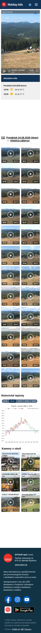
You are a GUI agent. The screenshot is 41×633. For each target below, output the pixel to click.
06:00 (5, 401)
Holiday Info (10, 3)
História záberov (20, 140)
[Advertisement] (20, 116)
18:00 (34, 401)
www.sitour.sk (21, 565)
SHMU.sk (16, 629)
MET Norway (26, 629)
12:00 (20, 401)
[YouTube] (26, 600)
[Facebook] (8, 600)
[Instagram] (17, 600)
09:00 (12, 401)
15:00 (27, 401)
